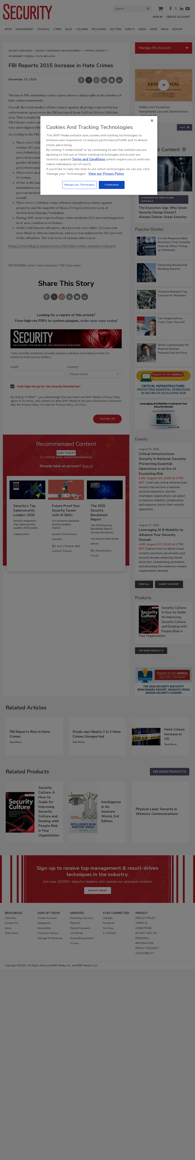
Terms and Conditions (88, 159)
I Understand (112, 184)
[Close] (152, 120)
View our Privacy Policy (106, 174)
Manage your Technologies (80, 184)
